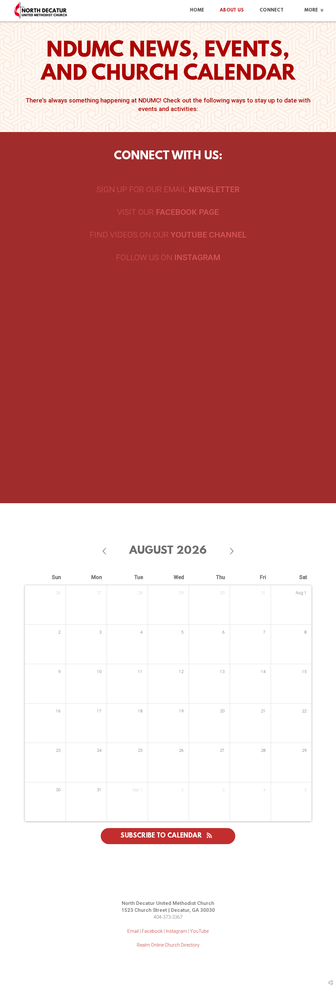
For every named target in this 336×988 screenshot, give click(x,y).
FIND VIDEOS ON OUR (168, 234)
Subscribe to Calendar (161, 836)
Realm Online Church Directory (168, 945)
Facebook (152, 931)
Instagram (176, 931)
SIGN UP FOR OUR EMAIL (168, 189)
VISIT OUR (168, 212)
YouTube (199, 931)
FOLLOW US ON (168, 257)
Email (133, 931)
